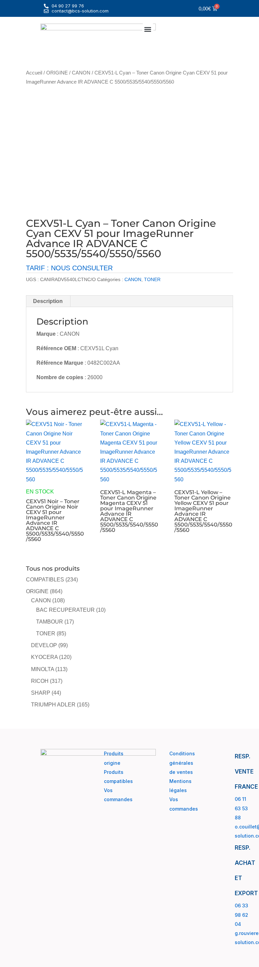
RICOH (40, 681)
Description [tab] (48, 301)
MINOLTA (42, 669)
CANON (81, 72)
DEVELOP (44, 645)
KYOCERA (44, 657)
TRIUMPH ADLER (53, 704)
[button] (147, 29)
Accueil (34, 72)
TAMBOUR (49, 622)
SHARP (40, 693)
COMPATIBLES (45, 579)
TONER (152, 279)
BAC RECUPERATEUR (65, 610)
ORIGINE (57, 72)
